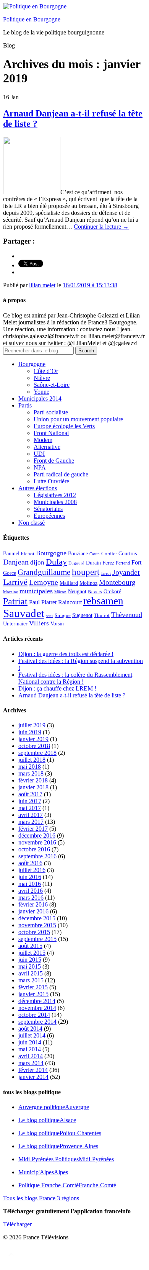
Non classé (31, 522)
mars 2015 (31, 980)
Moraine (10, 592)
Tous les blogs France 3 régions (41, 1198)
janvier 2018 (33, 787)
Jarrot (106, 573)
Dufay (56, 561)
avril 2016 (30, 890)
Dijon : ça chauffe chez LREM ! (57, 688)
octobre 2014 (34, 1014)
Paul (34, 602)
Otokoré (112, 591)
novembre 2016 (37, 842)
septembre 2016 (37, 856)
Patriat (15, 601)
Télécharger (17, 1224)
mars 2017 (31, 821)
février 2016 (33, 904)
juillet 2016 (31, 870)
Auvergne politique (53, 1107)
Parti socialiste (51, 412)
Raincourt (70, 602)
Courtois (127, 553)
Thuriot (102, 615)
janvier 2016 (33, 911)
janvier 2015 (33, 994)
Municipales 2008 (55, 502)
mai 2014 (29, 1049)
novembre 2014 (37, 1008)
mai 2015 (29, 966)
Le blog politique (47, 1120)
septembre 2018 (37, 753)
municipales (36, 591)
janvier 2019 (33, 739)
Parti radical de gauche (61, 474)
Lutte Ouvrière (51, 481)
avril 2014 (30, 1056)
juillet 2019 (31, 725)
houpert (85, 572)
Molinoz (88, 583)
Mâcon (60, 592)
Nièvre (42, 378)
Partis (25, 405)
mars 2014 (31, 1063)
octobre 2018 (34, 746)
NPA (40, 467)
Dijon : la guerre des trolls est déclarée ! (65, 654)
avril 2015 (30, 973)
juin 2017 (29, 801)
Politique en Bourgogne (31, 19)
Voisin (57, 623)
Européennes (49, 515)
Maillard (69, 583)
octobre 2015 (34, 932)
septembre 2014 (37, 1021)
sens (49, 616)
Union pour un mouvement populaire (78, 419)
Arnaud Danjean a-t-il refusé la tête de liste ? (71, 695)
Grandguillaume (44, 572)
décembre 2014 (36, 1001)
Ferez (108, 563)
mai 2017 (29, 808)
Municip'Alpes (43, 1172)
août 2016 (30, 863)
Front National (51, 433)
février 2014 (33, 1070)
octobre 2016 (34, 849)
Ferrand (123, 563)
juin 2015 (29, 959)
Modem (43, 440)
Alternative (47, 447)
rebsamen (103, 601)
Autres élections (37, 488)
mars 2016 (31, 897)
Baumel (11, 553)
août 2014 (30, 1028)
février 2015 (33, 987)
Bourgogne (31, 364)
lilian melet (42, 285)
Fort (136, 562)
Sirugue (63, 615)
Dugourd (76, 563)
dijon (37, 562)
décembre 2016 (36, 835)
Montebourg (117, 582)
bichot (27, 553)
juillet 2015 (31, 952)
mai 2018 (29, 766)
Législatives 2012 (55, 495)
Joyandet (126, 572)
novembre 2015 (37, 925)
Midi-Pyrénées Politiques (66, 1159)
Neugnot (77, 591)
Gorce (9, 573)
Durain (93, 563)
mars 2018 (31, 773)
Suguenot (82, 615)
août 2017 (30, 794)
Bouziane (78, 553)
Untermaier (15, 624)
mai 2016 (29, 883)
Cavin (94, 554)
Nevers (95, 591)
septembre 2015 (37, 939)
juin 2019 (29, 732)
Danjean (16, 562)
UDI (39, 453)
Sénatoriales (48, 509)
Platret (49, 602)
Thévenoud (126, 615)
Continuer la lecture (101, 226)
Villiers (39, 623)
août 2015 (30, 946)
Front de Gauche (54, 460)
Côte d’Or (46, 371)
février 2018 (33, 780)
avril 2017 (30, 815)
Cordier (109, 553)
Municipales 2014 (40, 398)
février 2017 (33, 828)
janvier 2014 (33, 1077)
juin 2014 (29, 1042)
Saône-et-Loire (52, 384)
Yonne (41, 391)
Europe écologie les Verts (64, 426)
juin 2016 (29, 877)
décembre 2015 (36, 918)
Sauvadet (23, 613)
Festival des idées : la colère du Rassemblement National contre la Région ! (75, 678)
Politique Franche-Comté (67, 1185)
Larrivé (15, 582)
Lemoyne (43, 582)
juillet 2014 (31, 1035)
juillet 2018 (31, 759)
